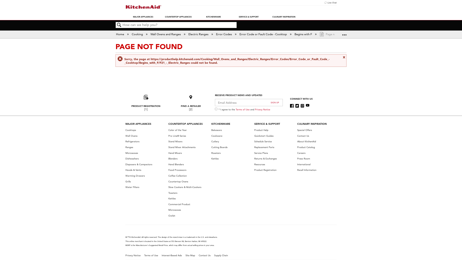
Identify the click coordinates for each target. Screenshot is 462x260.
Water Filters (132, 187)
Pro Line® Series (177, 136)
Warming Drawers (135, 175)
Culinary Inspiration (283, 17)
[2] (190, 109)
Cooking (138, 34)
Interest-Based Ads (172, 255)
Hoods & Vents (133, 170)
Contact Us (303, 136)
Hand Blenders (176, 164)
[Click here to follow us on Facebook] (291, 106)
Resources (259, 164)
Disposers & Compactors (138, 164)
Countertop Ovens (178, 181)
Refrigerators (132, 141)
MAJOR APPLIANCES (138, 123)
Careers (301, 153)
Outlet (171, 215)
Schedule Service (263, 141)
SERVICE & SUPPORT (267, 123)
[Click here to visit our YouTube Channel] (307, 106)
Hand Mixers (175, 153)
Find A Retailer (191, 106)
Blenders (173, 158)
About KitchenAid (306, 141)
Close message (343, 57)
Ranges (129, 147)
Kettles (172, 198)
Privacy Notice (262, 109)
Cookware (216, 136)
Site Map (190, 255)
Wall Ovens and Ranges (166, 34)
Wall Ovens (131, 136)
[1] (145, 109)
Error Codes (224, 34)
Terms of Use (243, 109)
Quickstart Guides (264, 136)
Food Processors (177, 170)
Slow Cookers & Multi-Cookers (184, 187)
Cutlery (215, 141)
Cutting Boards (219, 147)
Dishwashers (132, 158)
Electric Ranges (198, 34)
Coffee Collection (177, 175)
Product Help (261, 130)
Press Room (303, 158)
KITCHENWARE (220, 123)
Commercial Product (179, 204)
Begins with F (304, 34)
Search (119, 25)
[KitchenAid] (143, 7)
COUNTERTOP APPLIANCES (185, 123)
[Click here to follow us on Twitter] (297, 106)
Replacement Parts (264, 147)
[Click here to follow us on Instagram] (302, 106)
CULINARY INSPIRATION (312, 123)
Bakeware (216, 130)
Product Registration (145, 106)
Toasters (172, 193)
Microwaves (131, 153)
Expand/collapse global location (344, 33)
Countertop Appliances (178, 17)
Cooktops (130, 130)
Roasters (216, 153)
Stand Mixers (175, 141)
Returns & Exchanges (265, 158)
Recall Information (306, 170)
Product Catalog (306, 147)
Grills (128, 181)
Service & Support (249, 17)
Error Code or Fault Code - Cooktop (263, 34)
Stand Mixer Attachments (182, 147)
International (304, 164)
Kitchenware (213, 17)
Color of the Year (177, 130)
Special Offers (304, 130)
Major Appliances (143, 17)
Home (120, 34)
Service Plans (261, 153)
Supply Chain (221, 255)
